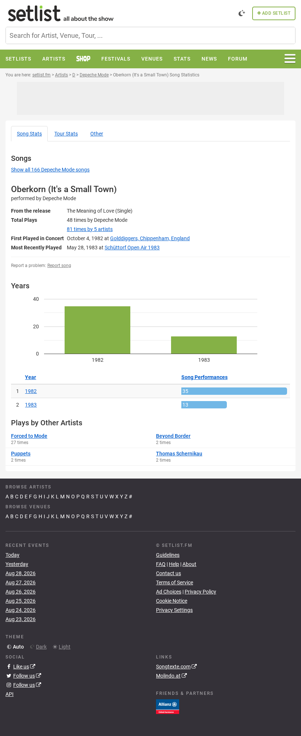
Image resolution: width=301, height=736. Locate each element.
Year (30, 377)
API (10, 694)
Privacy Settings (174, 610)
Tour (66, 134)
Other (96, 134)
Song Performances (204, 377)
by (90, 229)
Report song (59, 265)
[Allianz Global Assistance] (167, 706)
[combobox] (150, 35)
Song (29, 134)
